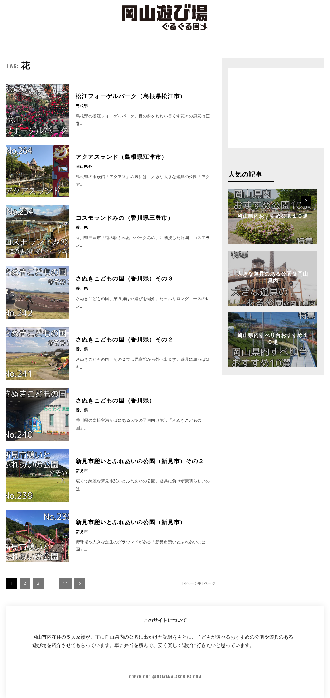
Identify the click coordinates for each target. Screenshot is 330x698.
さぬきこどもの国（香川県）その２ (125, 339)
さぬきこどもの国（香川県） (115, 400)
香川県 (82, 227)
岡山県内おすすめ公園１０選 (272, 215)
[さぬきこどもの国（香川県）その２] (37, 353)
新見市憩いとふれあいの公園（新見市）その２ (140, 460)
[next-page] (79, 583)
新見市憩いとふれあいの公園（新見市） (131, 521)
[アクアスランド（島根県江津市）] (37, 171)
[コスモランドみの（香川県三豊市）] (37, 231)
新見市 (82, 470)
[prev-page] (294, 201)
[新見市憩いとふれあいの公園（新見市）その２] (37, 475)
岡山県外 (84, 166)
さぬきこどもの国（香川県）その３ (125, 278)
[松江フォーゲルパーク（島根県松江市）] (37, 110)
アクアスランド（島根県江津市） (122, 156)
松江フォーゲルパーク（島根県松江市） (131, 95)
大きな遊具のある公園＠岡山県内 (272, 276)
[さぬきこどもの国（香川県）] (37, 414)
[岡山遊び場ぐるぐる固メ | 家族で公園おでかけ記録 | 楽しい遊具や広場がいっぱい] (165, 17)
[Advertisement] (276, 108)
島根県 (82, 105)
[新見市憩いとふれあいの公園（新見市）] (37, 536)
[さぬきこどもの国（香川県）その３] (37, 292)
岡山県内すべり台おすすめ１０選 (272, 338)
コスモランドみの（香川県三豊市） (125, 217)
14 (65, 583)
